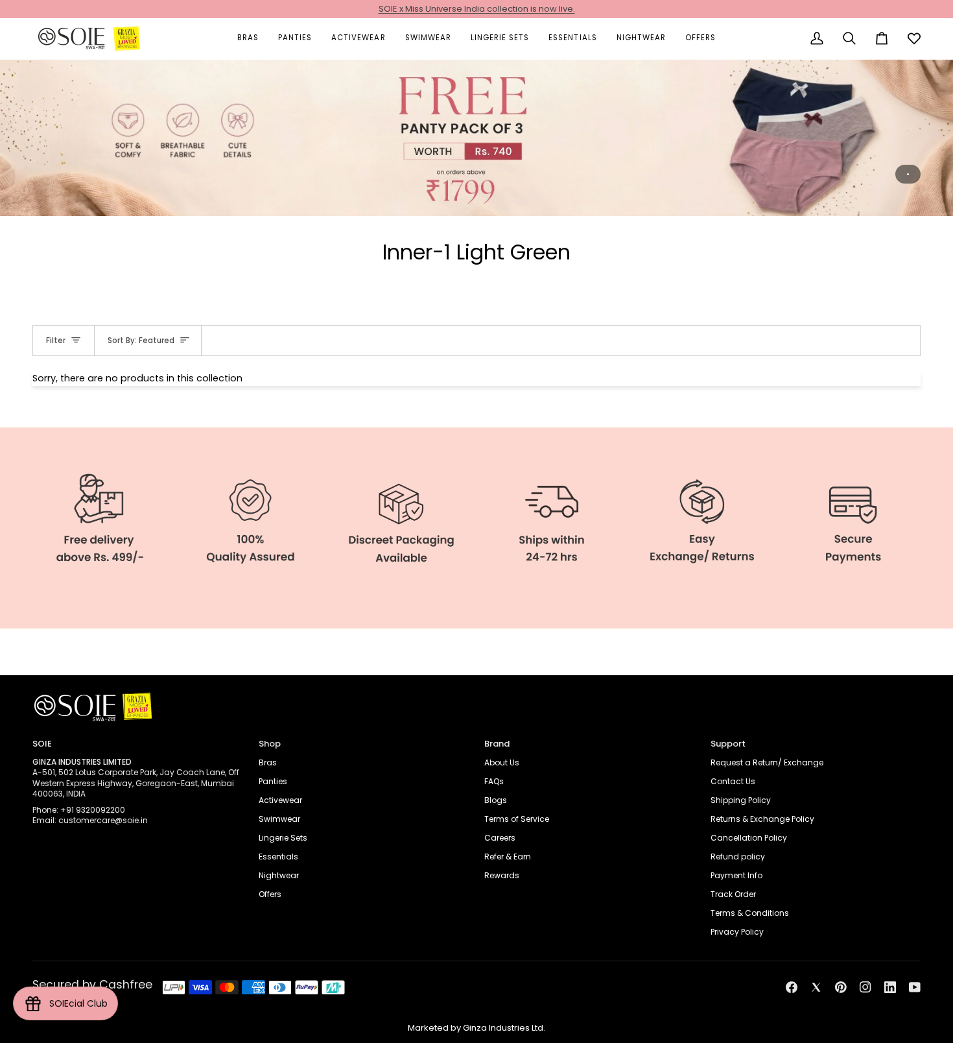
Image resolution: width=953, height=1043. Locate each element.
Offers (270, 894)
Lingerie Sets (283, 837)
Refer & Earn (507, 856)
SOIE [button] (42, 743)
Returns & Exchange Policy (762, 818)
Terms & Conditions (750, 912)
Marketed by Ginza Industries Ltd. (476, 1028)
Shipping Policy (741, 800)
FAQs (494, 781)
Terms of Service (516, 818)
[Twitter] (816, 987)
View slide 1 (908, 174)
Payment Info (736, 875)
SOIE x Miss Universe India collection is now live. (477, 9)
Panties (273, 781)
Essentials (278, 856)
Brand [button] (497, 743)
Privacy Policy (737, 931)
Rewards (501, 875)
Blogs (495, 800)
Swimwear (279, 818)
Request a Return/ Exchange (767, 762)
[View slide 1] (476, 137)
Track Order (733, 894)
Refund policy (738, 856)
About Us (501, 762)
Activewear (280, 800)
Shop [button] (270, 743)
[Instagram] (865, 987)
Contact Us (733, 781)
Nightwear (279, 875)
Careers (499, 837)
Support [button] (728, 743)
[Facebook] (791, 987)
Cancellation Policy (749, 837)
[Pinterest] (841, 987)
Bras (268, 762)
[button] (248, 38)
